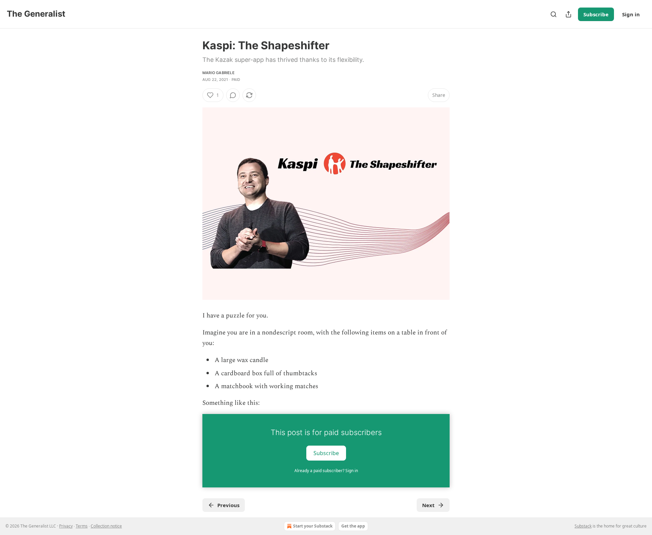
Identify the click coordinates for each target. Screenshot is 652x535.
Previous (228, 505)
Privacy (66, 526)
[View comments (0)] (233, 95)
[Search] (553, 14)
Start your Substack (312, 526)
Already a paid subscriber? (326, 470)
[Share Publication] (568, 14)
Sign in (631, 14)
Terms (82, 526)
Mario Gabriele (218, 72)
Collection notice (106, 526)
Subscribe (596, 14)
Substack (583, 526)
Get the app (353, 526)
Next (428, 505)
